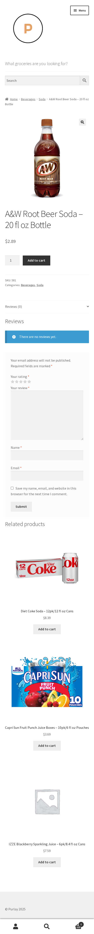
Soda (42, 99)
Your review (20, 388)
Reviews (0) (13, 306)
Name (16, 447)
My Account (15, 926)
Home (14, 99)
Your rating (20, 376)
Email (16, 468)
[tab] (47, 306)
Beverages (28, 99)
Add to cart (36, 260)
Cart (72, 923)
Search (47, 926)
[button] (82, 122)
